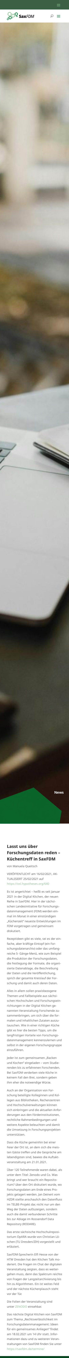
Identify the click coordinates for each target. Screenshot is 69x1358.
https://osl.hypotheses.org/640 (28, 884)
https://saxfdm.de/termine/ (25, 1349)
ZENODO (21, 1306)
